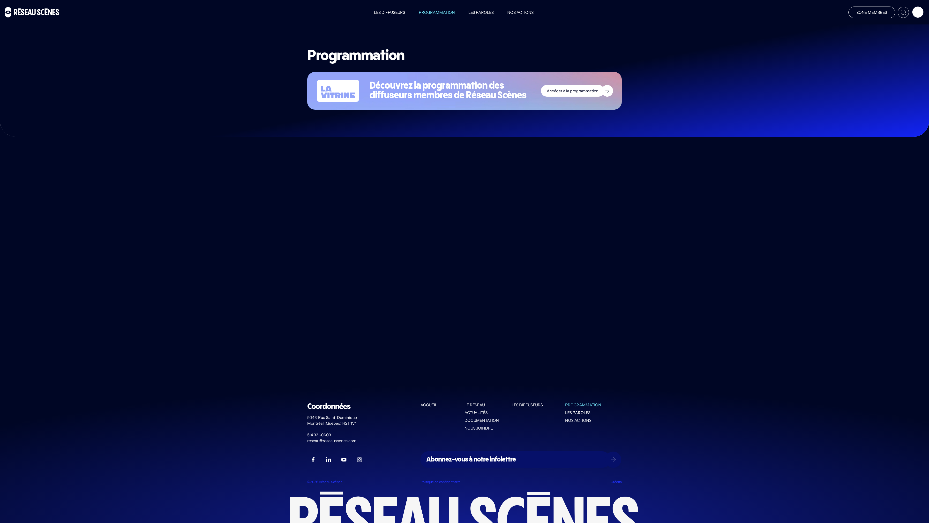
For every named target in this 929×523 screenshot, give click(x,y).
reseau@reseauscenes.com (332, 440)
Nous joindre (478, 428)
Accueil (428, 405)
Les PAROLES (481, 12)
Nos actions (520, 12)
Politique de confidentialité (440, 482)
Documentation (481, 420)
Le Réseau (474, 405)
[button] (918, 13)
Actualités (476, 413)
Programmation (437, 12)
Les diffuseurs (389, 12)
